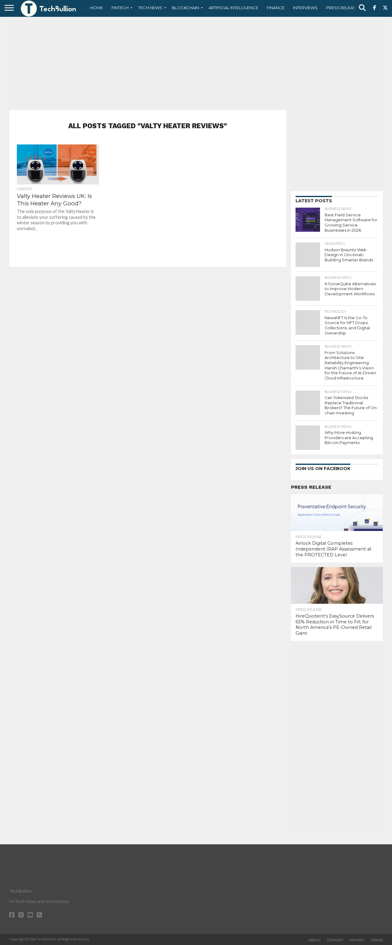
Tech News (150, 7)
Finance (276, 7)
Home (96, 7)
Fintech (120, 7)
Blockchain (185, 7)
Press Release (342, 7)
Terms (377, 940)
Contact (335, 940)
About (314, 940)
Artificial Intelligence (233, 7)
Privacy (357, 940)
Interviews (305, 7)
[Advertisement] (196, 63)
